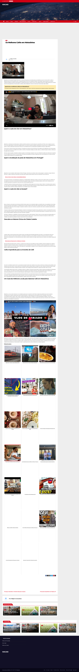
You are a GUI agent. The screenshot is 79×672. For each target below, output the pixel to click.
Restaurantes (23, 21)
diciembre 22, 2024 (45, 629)
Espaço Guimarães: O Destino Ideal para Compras (15, 591)
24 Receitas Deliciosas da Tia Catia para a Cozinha (47, 611)
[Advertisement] (11, 12)
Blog (40, 21)
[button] (74, 21)
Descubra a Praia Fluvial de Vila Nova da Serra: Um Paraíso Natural (11, 628)
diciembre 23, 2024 (8, 629)
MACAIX (5, 5)
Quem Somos (45, 21)
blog (6, 40)
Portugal (34, 21)
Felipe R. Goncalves (13, 58)
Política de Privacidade (6, 640)
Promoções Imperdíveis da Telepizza (47, 591)
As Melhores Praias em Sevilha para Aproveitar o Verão (10, 612)
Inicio (7, 21)
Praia (12, 21)
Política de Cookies (5, 645)
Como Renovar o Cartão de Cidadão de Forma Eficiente (29, 611)
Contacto (52, 21)
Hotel (29, 21)
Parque (16, 21)
